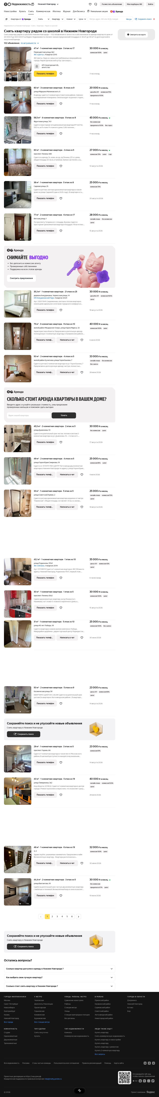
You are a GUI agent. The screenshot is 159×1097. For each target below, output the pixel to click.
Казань (7, 1015)
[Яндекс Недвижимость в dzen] (149, 1063)
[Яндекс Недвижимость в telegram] (153, 1063)
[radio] (52, 916)
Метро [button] (129, 19)
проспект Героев (41, 750)
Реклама (25, 1063)
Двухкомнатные (10, 1040)
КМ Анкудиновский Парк (44, 298)
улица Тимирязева (41, 783)
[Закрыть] (154, 19)
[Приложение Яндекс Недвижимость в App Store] (140, 1081)
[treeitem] (11, 11)
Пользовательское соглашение (66, 1063)
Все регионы (69, 1018)
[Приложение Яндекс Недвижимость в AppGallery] (148, 1081)
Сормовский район (102, 1008)
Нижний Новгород (11, 1018)
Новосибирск (9, 1008)
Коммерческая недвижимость (76, 1036)
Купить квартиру (102, 1032)
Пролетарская (40, 1008)
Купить (37, 1036)
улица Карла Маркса (69, 328)
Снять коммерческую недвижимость (110, 1036)
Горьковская (39, 1011)
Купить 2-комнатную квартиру (107, 1050)
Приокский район (102, 1000)
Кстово (130, 1008)
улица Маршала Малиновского (46, 92)
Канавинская (39, 1015)
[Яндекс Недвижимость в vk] (145, 1063)
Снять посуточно (41, 1032)
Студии (7, 1032)
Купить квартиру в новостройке (108, 1040)
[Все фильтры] (6, 19)
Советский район (102, 1011)
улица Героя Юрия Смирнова (45, 462)
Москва (7, 1000)
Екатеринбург (9, 1011)
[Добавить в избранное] (61, 74)
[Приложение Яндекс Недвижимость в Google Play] (144, 1081)
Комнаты (68, 1032)
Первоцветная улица (42, 52)
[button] (95, 4)
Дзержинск (132, 1000)
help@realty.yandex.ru (53, 1079)
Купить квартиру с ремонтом (107, 1047)
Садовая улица (40, 186)
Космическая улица (42, 691)
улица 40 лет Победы (42, 625)
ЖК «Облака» (39, 566)
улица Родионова (41, 563)
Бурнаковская (40, 1018)
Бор (128, 1011)
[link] (150, 4)
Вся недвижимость (11, 1063)
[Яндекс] (150, 1092)
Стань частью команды (41, 1063)
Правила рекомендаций (91, 1063)
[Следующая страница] (79, 916)
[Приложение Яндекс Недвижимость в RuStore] (152, 1081)
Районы (67, 1004)
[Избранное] (90, 4)
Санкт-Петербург (11, 1004)
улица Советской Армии (43, 495)
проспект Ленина (41, 154)
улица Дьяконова (41, 430)
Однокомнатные (10, 1036)
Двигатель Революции (43, 1004)
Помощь (107, 1063)
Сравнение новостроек (73, 1000)
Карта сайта (119, 1063)
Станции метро (70, 1008)
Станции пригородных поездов (77, 1015)
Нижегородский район (104, 1018)
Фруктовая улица (41, 121)
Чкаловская (39, 1000)
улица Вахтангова (41, 883)
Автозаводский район (104, 1015)
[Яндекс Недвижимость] (19, 4)
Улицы (67, 1011)
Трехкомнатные (10, 1043)
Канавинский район (103, 1004)
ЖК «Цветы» (39, 55)
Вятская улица (39, 219)
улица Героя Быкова (62, 360)
